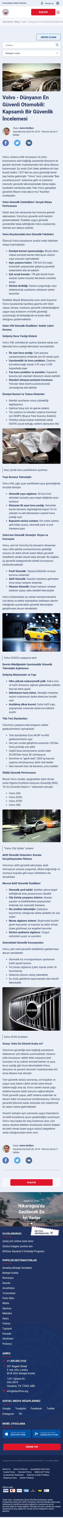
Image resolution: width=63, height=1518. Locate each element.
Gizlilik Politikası (27, 1478)
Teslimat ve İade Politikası (37, 1475)
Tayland (7, 1328)
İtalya (5, 1318)
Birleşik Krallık (10, 1272)
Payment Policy (25, 1472)
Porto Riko (8, 1298)
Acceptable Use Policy (40, 1469)
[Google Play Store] (46, 1434)
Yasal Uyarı (7, 1500)
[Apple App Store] (16, 1434)
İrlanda (6, 1283)
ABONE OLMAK (48, 37)
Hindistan (7, 1338)
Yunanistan (9, 1293)
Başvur (43, 12)
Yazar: (23, 128)
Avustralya (8, 1288)
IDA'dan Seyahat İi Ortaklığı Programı (23, 1251)
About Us (6, 1469)
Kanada (6, 1333)
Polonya (7, 1343)
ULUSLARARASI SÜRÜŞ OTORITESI (14, 3)
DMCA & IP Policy (42, 1472)
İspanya (6, 1308)
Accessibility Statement (13, 1475)
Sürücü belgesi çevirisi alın (17, 1246)
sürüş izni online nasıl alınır (17, 1241)
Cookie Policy (9, 1472)
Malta (5, 1303)
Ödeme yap (32, 1447)
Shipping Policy (10, 1478)
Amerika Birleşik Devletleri (17, 1267)
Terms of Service (20, 1469)
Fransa (6, 1323)
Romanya (7, 1277)
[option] (31, 1209)
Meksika (7, 1313)
